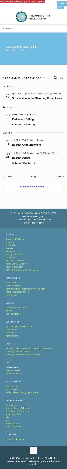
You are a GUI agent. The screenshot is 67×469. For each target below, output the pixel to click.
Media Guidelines (14, 373)
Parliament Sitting (23, 119)
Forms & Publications (16, 439)
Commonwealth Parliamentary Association (25, 289)
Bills (7, 417)
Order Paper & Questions (17, 411)
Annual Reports (13, 423)
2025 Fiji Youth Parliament (17, 351)
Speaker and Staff (14, 267)
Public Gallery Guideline (16, 264)
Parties (9, 311)
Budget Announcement (26, 144)
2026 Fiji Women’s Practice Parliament (23, 354)
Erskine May (11, 295)
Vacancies (10, 251)
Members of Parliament (16, 307)
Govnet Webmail (13, 285)
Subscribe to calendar (32, 186)
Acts (8, 420)
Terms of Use (23, 461)
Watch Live (11, 282)
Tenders (9, 248)
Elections (10, 332)
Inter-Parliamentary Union (17, 292)
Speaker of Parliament (16, 239)
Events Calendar (13, 370)
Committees (11, 405)
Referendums (12, 336)
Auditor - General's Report (18, 408)
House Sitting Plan (14, 314)
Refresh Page (62, 5)
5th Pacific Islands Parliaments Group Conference (29, 348)
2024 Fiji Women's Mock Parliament (22, 270)
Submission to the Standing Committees (37, 98)
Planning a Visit (13, 386)
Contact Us (11, 245)
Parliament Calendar (15, 260)
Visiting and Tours (14, 254)
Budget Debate (21, 157)
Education (10, 257)
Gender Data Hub (14, 426)
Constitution (11, 329)
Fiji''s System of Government (19, 326)
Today (33, 176)
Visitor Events (12, 389)
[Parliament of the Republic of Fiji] (33, 17)
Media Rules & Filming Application (22, 392)
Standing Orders (13, 414)
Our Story (10, 242)
